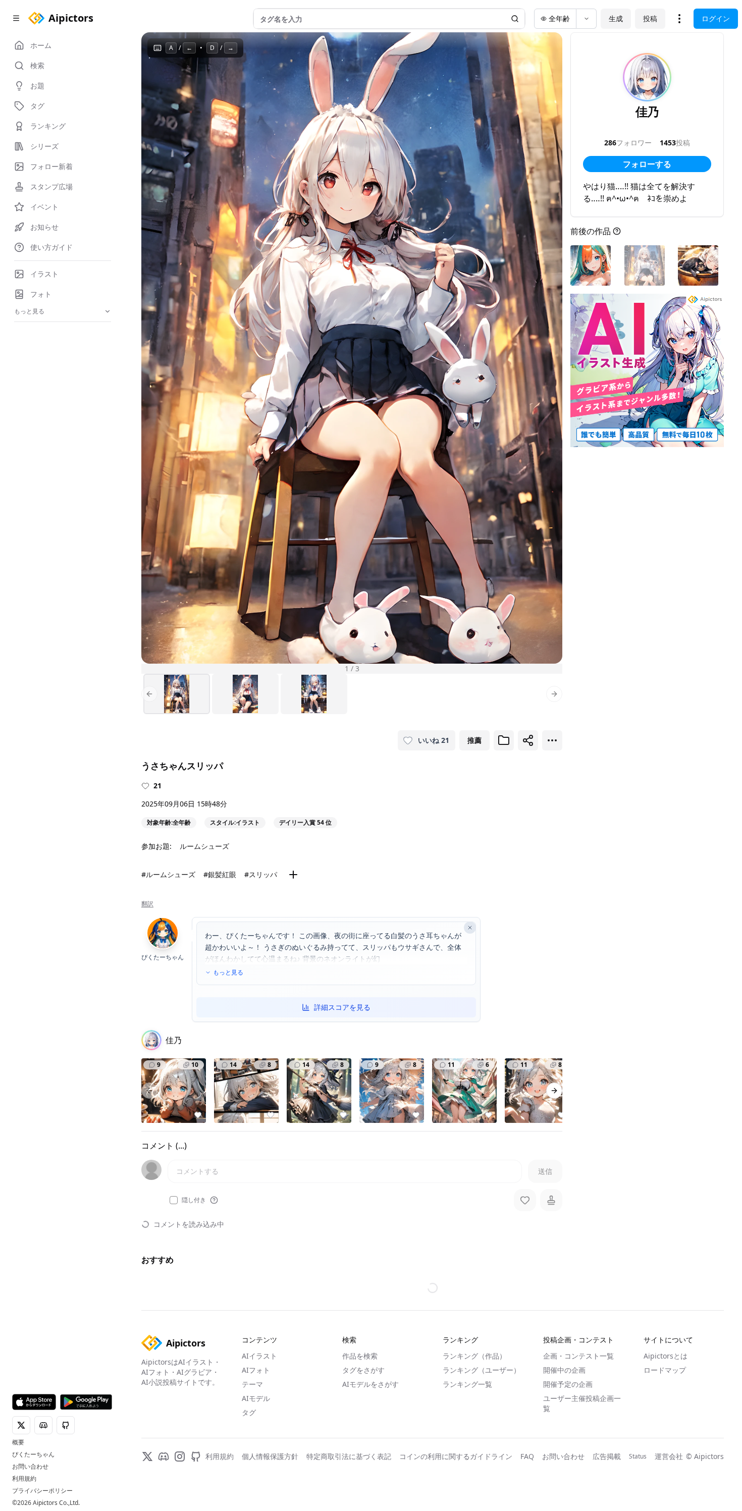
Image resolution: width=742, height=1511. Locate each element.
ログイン (716, 18)
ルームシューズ (204, 846)
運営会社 (669, 1456)
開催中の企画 (564, 1370)
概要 (18, 1442)
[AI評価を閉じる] (470, 928)
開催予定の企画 (568, 1384)
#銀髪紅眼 (219, 874)
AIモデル (256, 1398)
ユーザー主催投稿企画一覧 (582, 1403)
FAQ (527, 1456)
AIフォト (256, 1370)
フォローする (647, 164)
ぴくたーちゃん (33, 1454)
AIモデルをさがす (370, 1384)
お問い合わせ (30, 1467)
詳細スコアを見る (342, 1007)
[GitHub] (196, 1456)
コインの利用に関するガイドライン (455, 1456)
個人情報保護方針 (270, 1456)
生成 (616, 18)
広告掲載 (607, 1456)
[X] (147, 1456)
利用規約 (24, 1479)
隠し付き (194, 1200)
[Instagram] (180, 1456)
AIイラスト (259, 1356)
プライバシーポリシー (42, 1491)
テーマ (252, 1384)
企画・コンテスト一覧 (578, 1356)
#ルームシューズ (168, 874)
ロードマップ (665, 1370)
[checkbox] (174, 1200)
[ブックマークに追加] (504, 740)
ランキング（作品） (474, 1356)
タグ (249, 1412)
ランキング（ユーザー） (481, 1370)
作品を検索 (360, 1356)
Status (638, 1456)
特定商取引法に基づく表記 (348, 1456)
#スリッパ (260, 874)
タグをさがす (363, 1370)
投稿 (650, 18)
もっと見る (228, 972)
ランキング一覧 (467, 1384)
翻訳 (147, 904)
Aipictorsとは (665, 1356)
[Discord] (163, 1456)
